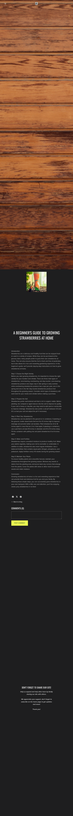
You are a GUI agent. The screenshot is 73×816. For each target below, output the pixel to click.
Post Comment (19, 523)
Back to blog (18, 502)
